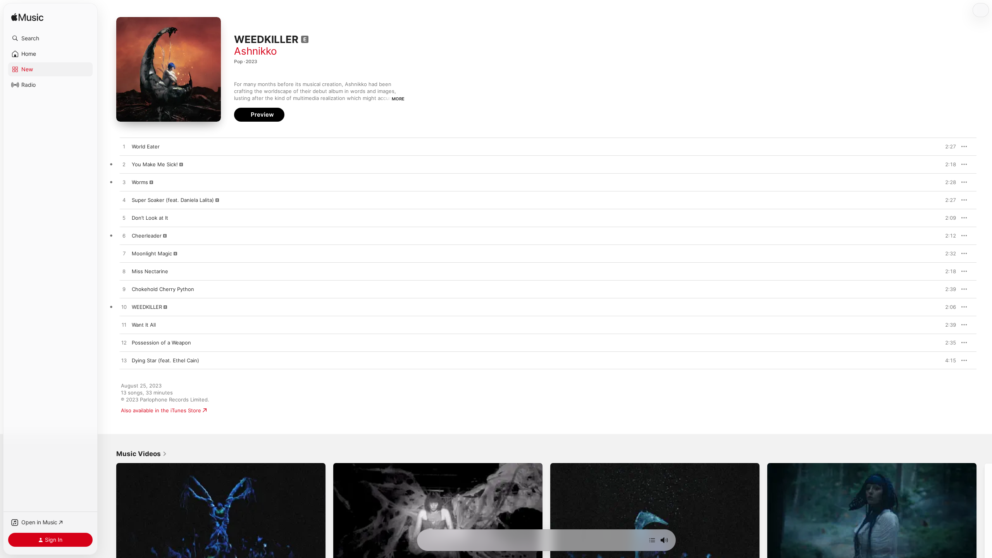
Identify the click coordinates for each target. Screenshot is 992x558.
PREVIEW (947, 146)
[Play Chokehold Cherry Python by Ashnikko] (124, 289)
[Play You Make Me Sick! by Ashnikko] (124, 164)
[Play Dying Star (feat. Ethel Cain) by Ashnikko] (124, 360)
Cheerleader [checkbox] (147, 235)
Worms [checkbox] (140, 182)
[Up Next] (652, 540)
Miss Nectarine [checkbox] (150, 271)
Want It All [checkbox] (144, 325)
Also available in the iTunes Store (161, 410)
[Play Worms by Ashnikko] (124, 182)
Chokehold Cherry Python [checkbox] (163, 289)
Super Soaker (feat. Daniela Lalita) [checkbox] (173, 200)
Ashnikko (255, 51)
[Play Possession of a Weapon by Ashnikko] (124, 342)
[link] (141, 454)
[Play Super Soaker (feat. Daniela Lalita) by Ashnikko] (124, 200)
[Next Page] (984, 522)
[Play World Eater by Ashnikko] (124, 146)
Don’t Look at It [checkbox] (150, 218)
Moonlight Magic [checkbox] (152, 253)
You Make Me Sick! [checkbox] (155, 164)
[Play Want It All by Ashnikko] (124, 325)
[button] (50, 38)
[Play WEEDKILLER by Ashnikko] (124, 307)
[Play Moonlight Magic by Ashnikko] (124, 253)
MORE (398, 99)
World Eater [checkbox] (146, 146)
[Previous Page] (108, 522)
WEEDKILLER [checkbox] (147, 307)
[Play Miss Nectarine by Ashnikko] (124, 271)
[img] (27, 17)
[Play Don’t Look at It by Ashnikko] (124, 218)
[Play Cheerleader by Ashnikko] (124, 235)
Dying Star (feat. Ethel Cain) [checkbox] (165, 360)
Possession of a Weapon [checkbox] (161, 342)
